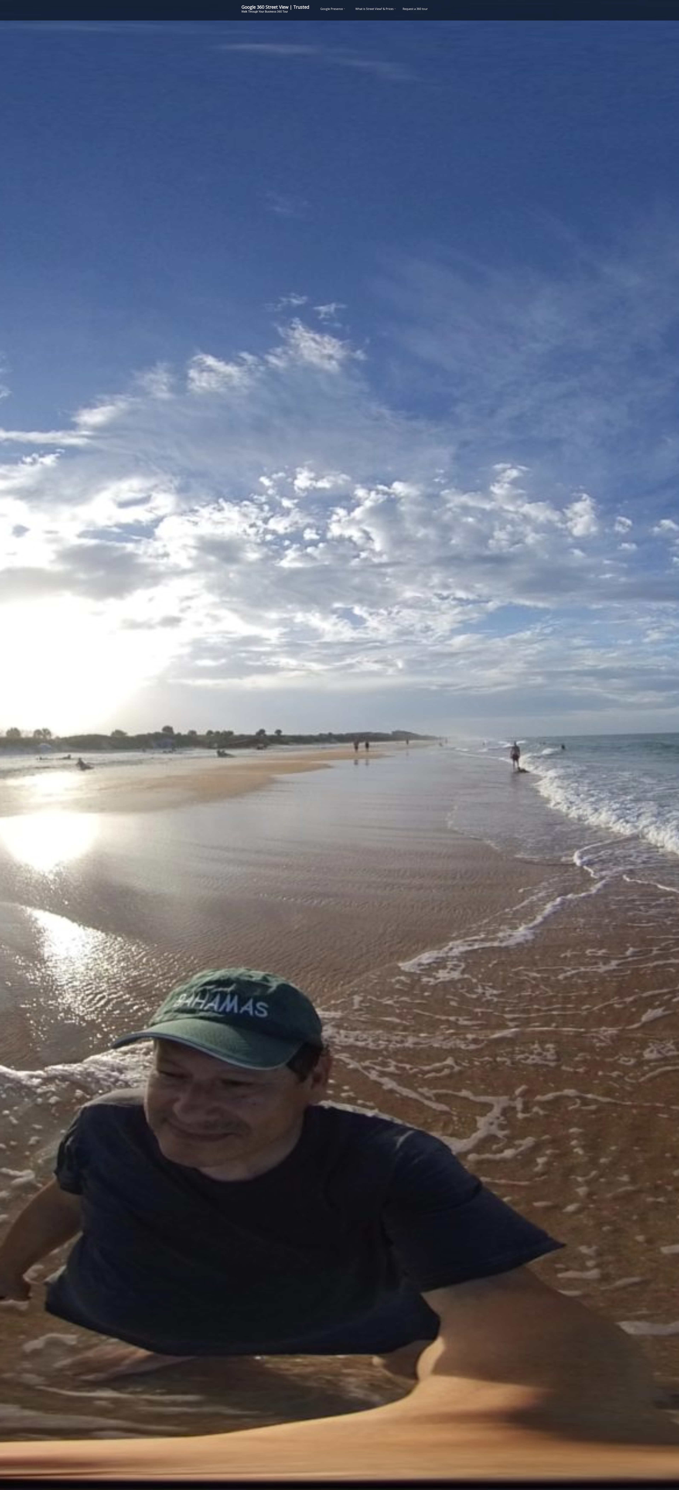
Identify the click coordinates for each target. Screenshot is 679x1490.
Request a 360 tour (415, 9)
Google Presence (331, 9)
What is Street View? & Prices (374, 9)
